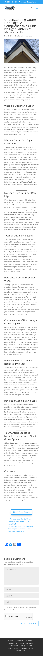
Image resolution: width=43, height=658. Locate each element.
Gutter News (13, 648)
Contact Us (20, 651)
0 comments (27, 36)
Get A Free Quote (21, 512)
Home (10, 641)
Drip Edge (18, 36)
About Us (19, 641)
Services (29, 641)
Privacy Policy (27, 648)
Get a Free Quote (27, 643)
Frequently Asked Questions (20, 646)
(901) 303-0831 (12, 2)
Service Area (12, 643)
